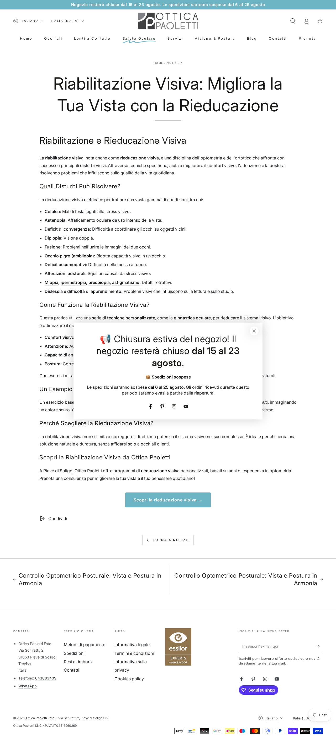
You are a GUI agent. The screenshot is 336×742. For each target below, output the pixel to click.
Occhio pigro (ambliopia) (69, 255)
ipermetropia (73, 282)
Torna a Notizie (171, 540)
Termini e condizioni (134, 653)
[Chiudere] (254, 331)
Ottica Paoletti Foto (40, 718)
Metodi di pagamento (85, 644)
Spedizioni (74, 653)
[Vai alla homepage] (168, 21)
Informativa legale (132, 644)
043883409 (45, 678)
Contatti (71, 670)
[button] (293, 21)
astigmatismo (125, 282)
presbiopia (99, 282)
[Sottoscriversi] (320, 646)
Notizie (173, 62)
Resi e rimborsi (78, 661)
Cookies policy (129, 678)
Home (158, 62)
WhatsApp (27, 686)
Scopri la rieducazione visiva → (168, 499)
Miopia (51, 282)
